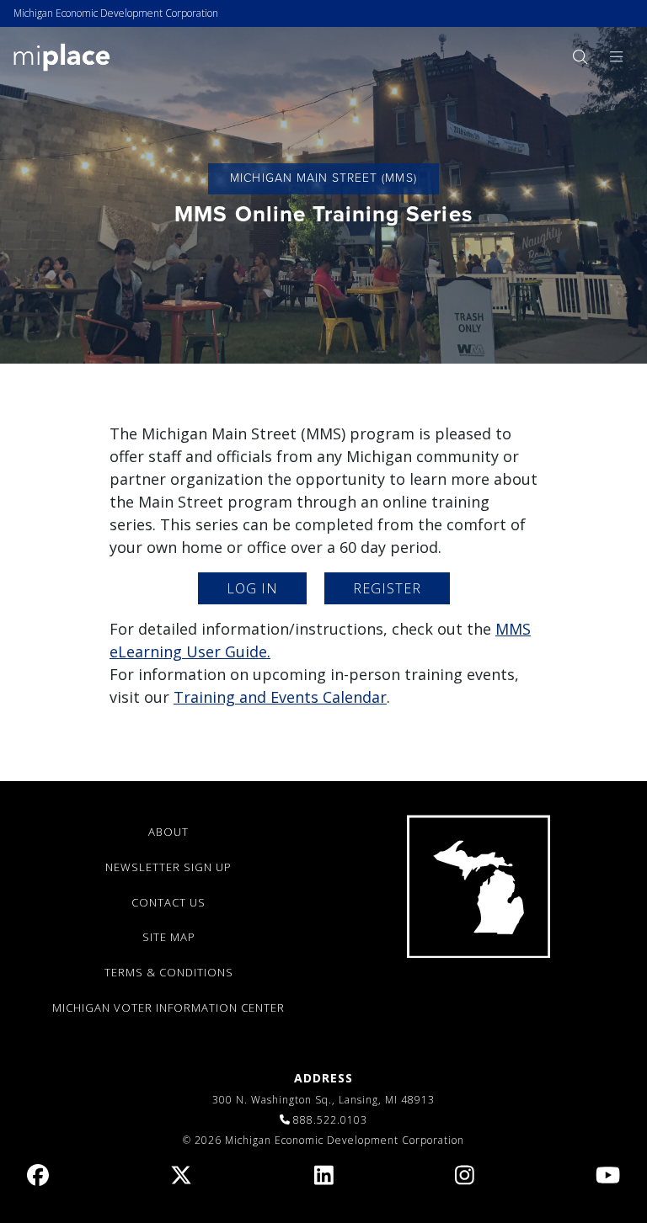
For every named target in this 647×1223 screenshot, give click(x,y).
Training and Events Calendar (280, 697)
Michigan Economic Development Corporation (115, 13)
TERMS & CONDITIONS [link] (168, 972)
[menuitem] (579, 57)
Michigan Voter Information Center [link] (168, 1007)
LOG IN (252, 588)
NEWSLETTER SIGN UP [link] (168, 867)
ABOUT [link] (168, 831)
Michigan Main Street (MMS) (323, 178)
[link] (61, 56)
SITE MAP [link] (168, 936)
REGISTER (387, 588)
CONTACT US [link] (168, 902)
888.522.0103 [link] (330, 1120)
